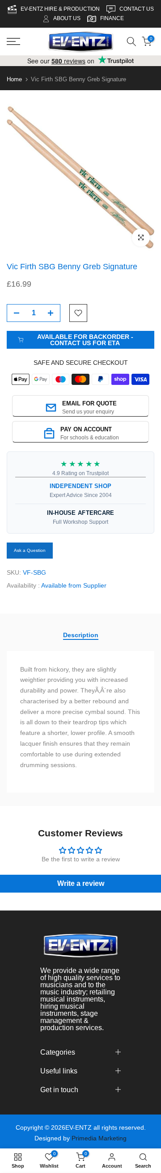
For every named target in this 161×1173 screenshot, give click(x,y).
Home (14, 79)
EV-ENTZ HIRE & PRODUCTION (61, 9)
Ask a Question (30, 550)
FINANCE (112, 18)
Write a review (80, 883)
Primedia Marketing (99, 1138)
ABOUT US (66, 18)
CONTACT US (136, 9)
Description (80, 635)
